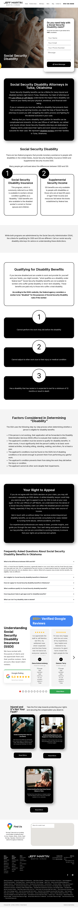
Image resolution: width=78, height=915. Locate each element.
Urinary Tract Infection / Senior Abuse (24, 892)
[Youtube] (72, 875)
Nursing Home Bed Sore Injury (21, 884)
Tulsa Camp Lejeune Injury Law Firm (25, 889)
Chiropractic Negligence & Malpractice (23, 880)
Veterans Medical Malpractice (42, 892)
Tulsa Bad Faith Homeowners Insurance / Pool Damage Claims (48, 887)
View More (60, 691)
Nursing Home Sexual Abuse (36, 884)
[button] (74, 657)
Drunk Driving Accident (9, 882)
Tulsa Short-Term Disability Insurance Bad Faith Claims (50, 891)
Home (26, 3)
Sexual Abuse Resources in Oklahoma (37, 896)
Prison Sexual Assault (67, 884)
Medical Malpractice (6, 862)
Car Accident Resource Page (54, 896)
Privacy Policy (23, 857)
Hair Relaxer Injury (20, 882)
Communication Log (23, 861)
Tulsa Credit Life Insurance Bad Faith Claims (45, 889)
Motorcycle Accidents (6, 865)
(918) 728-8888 (59, 859)
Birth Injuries (59, 894)
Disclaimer (22, 859)
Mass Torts (47, 882)
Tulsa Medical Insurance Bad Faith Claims (37, 894)
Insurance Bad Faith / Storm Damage (34, 882)
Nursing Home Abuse (7, 868)
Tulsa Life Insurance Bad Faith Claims (27, 891)
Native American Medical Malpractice (60, 882)
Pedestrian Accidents (6, 872)
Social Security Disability (15, 860)
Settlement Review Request (22, 868)
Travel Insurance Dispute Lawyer (23, 885)
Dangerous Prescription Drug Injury (53, 880)
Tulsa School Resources (10, 898)
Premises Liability (57, 884)
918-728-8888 (68, 4)
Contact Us (58, 3)
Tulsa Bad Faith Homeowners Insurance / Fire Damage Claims (47, 885)
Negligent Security (8, 884)
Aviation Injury (52, 894)
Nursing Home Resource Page (19, 896)
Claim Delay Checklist (38, 880)
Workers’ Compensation (15, 867)
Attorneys (41, 3)
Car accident (6, 860)
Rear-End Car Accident (9, 885)
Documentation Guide (23, 864)
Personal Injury (48, 884)
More (48, 3)
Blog (53, 3)
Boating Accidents (8, 880)
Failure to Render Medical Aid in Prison (59, 892)
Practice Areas (32, 3)
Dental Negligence (67, 880)
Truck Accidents (14, 864)
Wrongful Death (14, 870)
